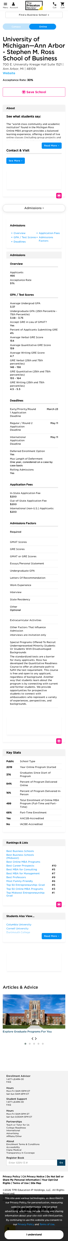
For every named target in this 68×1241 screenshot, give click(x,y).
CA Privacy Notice (33, 1176)
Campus (16, 26)
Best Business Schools (20, 851)
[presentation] (32, 1038)
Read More (51, 145)
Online (43, 26)
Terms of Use (47, 1224)
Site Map (36, 1183)
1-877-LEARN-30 (15, 1079)
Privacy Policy (26, 1224)
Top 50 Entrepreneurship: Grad (25, 885)
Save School (59, 195)
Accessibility (13, 1147)
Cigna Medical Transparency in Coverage (20, 1151)
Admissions (33, 208)
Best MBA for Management (23, 873)
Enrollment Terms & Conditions (23, 1144)
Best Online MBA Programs (23, 861)
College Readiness (16, 1127)
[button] (25, 1044)
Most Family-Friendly (19, 881)
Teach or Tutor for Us (17, 1125)
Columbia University (18, 924)
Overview (20, 233)
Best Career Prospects (20, 865)
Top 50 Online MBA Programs (24, 889)
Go (61, 1162)
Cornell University (17, 928)
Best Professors (16, 877)
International (13, 1130)
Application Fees (49, 233)
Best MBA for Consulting (21, 869)
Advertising (12, 1133)
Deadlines (20, 241)
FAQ (8, 1082)
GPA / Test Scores (25, 237)
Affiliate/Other (14, 1136)
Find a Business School (33, 14)
